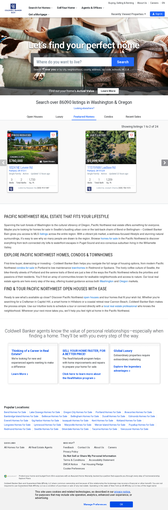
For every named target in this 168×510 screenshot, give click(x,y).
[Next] (164, 163)
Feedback (68, 447)
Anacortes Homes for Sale (138, 412)
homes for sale (109, 238)
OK (121, 504)
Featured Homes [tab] (84, 116)
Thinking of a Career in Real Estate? (30, 352)
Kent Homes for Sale (102, 420)
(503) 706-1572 (124, 188)
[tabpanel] (84, 162)
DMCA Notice (70, 464)
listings (44, 234)
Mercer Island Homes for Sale (110, 425)
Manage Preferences (95, 504)
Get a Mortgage (38, 14)
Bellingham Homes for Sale (85, 416)
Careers (154, 3)
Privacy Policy (70, 451)
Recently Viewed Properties (127, 14)
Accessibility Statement (101, 460)
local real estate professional (120, 306)
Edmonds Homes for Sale (142, 416)
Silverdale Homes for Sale (75, 429)
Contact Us (84, 447)
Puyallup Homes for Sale (141, 425)
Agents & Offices (92, 7)
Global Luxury (123, 350)
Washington (107, 281)
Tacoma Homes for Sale (104, 429)
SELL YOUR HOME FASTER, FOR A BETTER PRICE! (84, 352)
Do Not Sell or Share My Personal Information (89, 455)
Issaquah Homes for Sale (75, 420)
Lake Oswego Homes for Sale (45, 412)
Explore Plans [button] (25, 478)
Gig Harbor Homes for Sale (45, 420)
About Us (142, 3)
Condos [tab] (108, 116)
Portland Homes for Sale (108, 412)
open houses (91, 297)
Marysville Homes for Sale (77, 425)
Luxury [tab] (59, 116)
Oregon (123, 281)
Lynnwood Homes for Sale (47, 425)
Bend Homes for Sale (15, 412)
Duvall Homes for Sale (113, 416)
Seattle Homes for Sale (46, 429)
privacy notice (122, 491)
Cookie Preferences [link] (74, 468)
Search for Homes (40, 7)
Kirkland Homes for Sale (129, 420)
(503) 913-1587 (43, 188)
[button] (157, 13)
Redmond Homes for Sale (17, 429)
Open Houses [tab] (35, 116)
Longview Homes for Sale (17, 425)
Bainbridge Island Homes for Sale (21, 416)
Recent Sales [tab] (133, 116)
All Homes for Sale (14, 447)
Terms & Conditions (74, 460)
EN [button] (163, 3)
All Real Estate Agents (40, 447)
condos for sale (25, 268)
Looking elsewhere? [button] (84, 108)
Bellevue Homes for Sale (54, 416)
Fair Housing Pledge (92, 464)
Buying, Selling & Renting (121, 3)
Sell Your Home (66, 7)
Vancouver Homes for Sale (134, 429)
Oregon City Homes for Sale (77, 412)
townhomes (78, 268)
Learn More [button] (108, 91)
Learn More (18, 374)
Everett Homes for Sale (16, 420)
